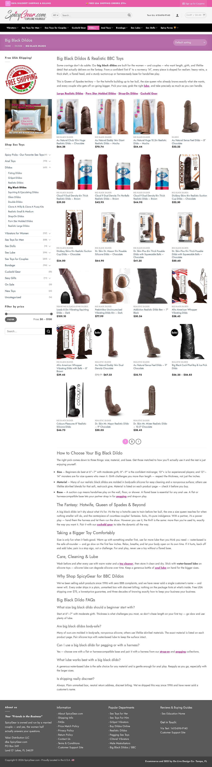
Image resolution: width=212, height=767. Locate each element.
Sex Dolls (150, 27)
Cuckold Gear (79, 27)
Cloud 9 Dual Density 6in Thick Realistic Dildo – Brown (72, 197)
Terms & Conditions (69, 743)
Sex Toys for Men (30, 27)
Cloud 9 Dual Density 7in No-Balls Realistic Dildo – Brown (112, 197)
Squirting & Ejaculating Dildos (23, 192)
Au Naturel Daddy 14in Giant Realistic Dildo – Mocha (109, 142)
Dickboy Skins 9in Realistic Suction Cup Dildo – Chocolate (74, 253)
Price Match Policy (68, 726)
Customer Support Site (70, 747)
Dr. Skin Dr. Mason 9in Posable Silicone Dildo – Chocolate (111, 253)
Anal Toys (106, 27)
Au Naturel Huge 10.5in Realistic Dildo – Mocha (149, 142)
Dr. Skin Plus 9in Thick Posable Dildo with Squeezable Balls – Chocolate (187, 254)
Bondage (120, 27)
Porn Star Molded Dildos (20, 221)
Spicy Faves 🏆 (168, 27)
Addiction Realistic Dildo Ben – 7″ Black (150, 311)
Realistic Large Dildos (18, 226)
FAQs (61, 722)
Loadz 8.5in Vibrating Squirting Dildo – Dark (73, 311)
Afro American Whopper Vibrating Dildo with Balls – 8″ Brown (72, 368)
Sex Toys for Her (119, 713)
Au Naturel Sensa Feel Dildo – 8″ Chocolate (189, 142)
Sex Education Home (173, 713)
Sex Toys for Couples (55, 27)
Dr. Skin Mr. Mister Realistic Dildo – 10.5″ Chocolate (150, 425)
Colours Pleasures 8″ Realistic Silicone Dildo (71, 425)
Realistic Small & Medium (20, 211)
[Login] (177, 15)
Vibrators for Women (16, 233)
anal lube (160, 568)
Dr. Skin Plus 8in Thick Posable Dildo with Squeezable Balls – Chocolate (149, 254)
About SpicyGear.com (70, 713)
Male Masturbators (120, 743)
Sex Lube (135, 27)
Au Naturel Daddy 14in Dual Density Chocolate (109, 367)
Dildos (92, 27)
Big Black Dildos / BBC (123, 747)
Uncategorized (13, 297)
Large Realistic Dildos (70, 93)
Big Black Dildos (17, 187)
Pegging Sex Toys (119, 735)
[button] (8, 3)
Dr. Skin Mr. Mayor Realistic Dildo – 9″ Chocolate (112, 425)
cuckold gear (105, 524)
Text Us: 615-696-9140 (158, 15)
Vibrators (11, 27)
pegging (121, 496)
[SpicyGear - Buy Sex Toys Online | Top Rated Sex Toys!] (25, 15)
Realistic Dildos (15, 182)
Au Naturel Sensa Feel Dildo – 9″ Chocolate (150, 367)
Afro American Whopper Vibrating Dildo (184, 311)
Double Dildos (15, 202)
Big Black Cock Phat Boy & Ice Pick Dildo (189, 367)
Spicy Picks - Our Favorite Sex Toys (24, 155)
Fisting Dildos (15, 173)
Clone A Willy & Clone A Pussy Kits (26, 206)
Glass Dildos (14, 197)
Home (8, 46)
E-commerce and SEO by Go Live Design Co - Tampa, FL (176, 761)
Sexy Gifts (10, 278)
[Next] (138, 441)
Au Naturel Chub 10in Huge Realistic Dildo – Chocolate (71, 142)
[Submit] (129, 15)
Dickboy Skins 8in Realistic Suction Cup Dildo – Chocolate (189, 197)
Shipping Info (65, 718)
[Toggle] (50, 155)
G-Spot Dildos (15, 177)
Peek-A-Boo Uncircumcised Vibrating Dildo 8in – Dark (108, 311)
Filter (10, 319)
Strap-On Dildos (16, 216)
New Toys (10, 291)
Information (64, 707)
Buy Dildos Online (120, 726)
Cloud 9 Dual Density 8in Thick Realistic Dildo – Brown (149, 197)
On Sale (9, 284)
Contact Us (64, 739)
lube (146, 86)
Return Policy (65, 735)
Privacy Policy (66, 730)
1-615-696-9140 (179, 728)
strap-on (165, 651)
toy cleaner (126, 563)
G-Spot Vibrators (119, 722)
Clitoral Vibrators (119, 739)
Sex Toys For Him (119, 718)
